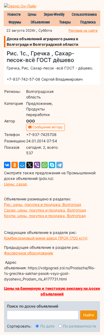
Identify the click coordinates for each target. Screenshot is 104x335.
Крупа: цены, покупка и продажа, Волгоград (45, 215)
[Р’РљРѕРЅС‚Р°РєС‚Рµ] (7, 165)
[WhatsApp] (44, 165)
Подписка (88, 22)
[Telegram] (59, 165)
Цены (32, 14)
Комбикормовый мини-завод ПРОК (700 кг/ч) (45, 238)
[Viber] (37, 165)
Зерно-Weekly (54, 14)
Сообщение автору (47, 127)
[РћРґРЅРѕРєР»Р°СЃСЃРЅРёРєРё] (14, 165)
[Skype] (52, 165)
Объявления (40, 22)
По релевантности (79, 326)
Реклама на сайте (83, 30)
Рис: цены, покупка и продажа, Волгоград (42, 204)
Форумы (15, 22)
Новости (14, 14)
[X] (29, 165)
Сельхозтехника (84, 14)
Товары (65, 22)
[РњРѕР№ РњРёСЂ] (22, 165)
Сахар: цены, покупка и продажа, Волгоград (45, 210)
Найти (88, 315)
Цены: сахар (15, 184)
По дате (47, 326)
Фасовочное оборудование (28, 253)
